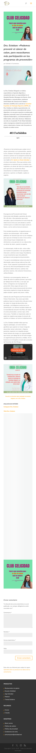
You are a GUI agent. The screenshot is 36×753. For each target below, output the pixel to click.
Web (5, 649)
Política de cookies (10, 726)
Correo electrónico (10, 640)
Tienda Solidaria (10, 699)
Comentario (8, 613)
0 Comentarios (15, 63)
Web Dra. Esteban (9, 411)
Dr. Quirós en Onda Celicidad (20, 160)
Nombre (6, 632)
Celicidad (8, 63)
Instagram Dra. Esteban (11, 407)
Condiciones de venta (11, 732)
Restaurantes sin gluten (12, 688)
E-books (7, 713)
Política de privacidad (11, 729)
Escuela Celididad (10, 691)
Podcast (7, 697)
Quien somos (9, 723)
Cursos (7, 710)
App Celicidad (9, 694)
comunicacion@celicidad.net (13, 735)
